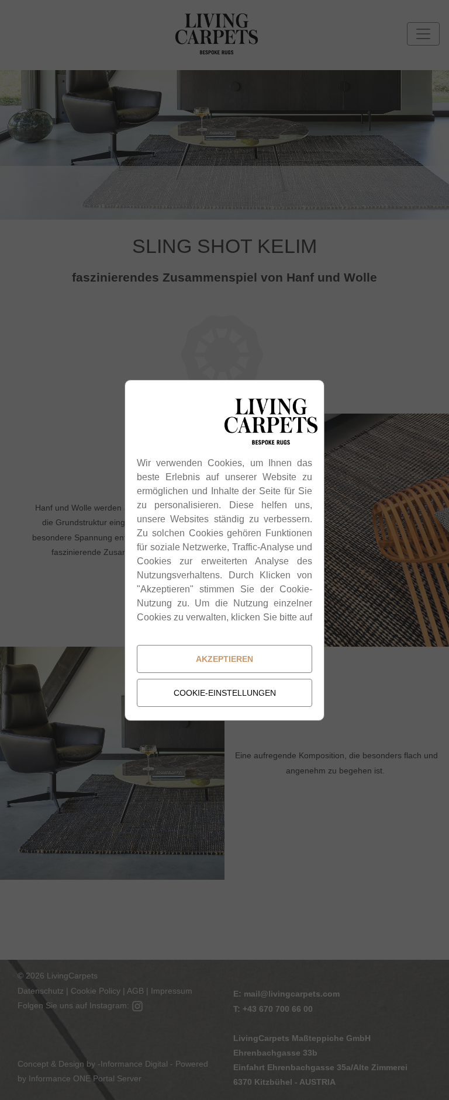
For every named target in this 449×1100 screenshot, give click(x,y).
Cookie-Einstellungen (225, 693)
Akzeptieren (224, 659)
